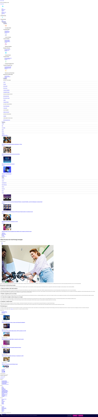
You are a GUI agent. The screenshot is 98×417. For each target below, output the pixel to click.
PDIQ (2, 20)
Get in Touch (3, 236)
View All (6, 42)
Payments (3, 388)
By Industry (5, 23)
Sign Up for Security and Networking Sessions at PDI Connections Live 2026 (14, 330)
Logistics (3, 393)
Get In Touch (3, 13)
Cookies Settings (69, 415)
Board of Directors (4, 184)
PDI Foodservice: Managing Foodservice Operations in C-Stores (12, 144)
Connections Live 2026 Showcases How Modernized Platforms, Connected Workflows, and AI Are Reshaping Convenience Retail (22, 201)
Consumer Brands (4, 383)
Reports (3, 403)
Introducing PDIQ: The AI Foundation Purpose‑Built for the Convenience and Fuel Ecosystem (17, 231)
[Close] (97, 415)
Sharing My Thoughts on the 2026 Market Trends (10, 364)
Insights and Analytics (4, 395)
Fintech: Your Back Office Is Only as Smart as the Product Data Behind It (13, 322)
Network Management (4, 394)
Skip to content (2, 0)
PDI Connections (4, 12)
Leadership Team (4, 182)
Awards (3, 180)
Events (3, 190)
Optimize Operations (7, 40)
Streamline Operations (7, 49)
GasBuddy (3, 396)
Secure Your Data (7, 32)
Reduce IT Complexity (7, 76)
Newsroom (3, 188)
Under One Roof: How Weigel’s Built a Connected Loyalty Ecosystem (13, 339)
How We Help (3, 9)
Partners (3, 186)
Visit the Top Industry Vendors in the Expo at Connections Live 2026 (12, 355)
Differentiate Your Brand (8, 67)
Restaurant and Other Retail (5, 384)
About (3, 176)
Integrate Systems (7, 50)
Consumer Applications (5, 390)
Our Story (3, 178)
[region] (49, 415)
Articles (3, 399)
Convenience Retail (4, 311)
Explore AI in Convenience (5, 135)
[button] (50, 242)
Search (3, 235)
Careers (3, 192)
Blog (2, 329)
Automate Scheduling (7, 41)
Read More (3, 145)
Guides (3, 402)
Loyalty (3, 387)
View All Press (3, 233)
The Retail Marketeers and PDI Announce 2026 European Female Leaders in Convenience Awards (17, 211)
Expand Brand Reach (7, 58)
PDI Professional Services (5, 391)
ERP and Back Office (4, 312)
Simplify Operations (7, 31)
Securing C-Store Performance (6, 173)
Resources (3, 10)
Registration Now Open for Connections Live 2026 (10, 221)
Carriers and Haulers (4, 382)
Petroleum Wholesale (4, 381)
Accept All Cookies (81, 415)
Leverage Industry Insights (8, 66)
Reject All (75, 415)
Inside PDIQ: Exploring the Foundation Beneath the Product (11, 347)
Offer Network (3, 389)
